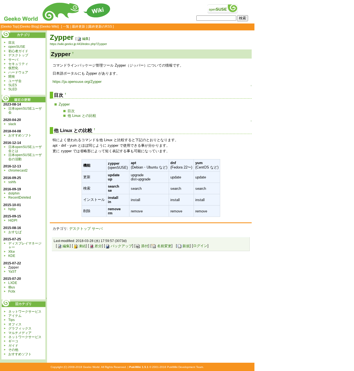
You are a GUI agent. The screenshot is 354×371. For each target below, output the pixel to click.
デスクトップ (80, 229)
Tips (11, 320)
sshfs (12, 182)
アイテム (15, 316)
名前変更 (164, 246)
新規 (186, 246)
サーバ (97, 229)
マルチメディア (20, 333)
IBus (11, 287)
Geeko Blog (29, 26)
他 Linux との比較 (81, 116)
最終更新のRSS (100, 26)
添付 (144, 246)
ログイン (200, 246)
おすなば (15, 232)
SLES (12, 85)
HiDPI (12, 220)
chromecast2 (18, 170)
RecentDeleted (19, 197)
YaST (12, 271)
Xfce (11, 252)
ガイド (13, 346)
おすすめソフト (20, 135)
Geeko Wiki (49, 26)
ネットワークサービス (24, 312)
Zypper (62, 37)
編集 (85, 39)
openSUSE (16, 47)
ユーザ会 (15, 81)
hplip (12, 209)
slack (12, 124)
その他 (13, 350)
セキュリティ (18, 64)
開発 (11, 76)
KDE (11, 256)
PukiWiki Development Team (185, 367)
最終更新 (78, 26)
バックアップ (121, 246)
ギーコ (13, 341)
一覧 (66, 26)
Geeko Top (10, 26)
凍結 (82, 246)
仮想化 (13, 68)
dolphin (14, 193)
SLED (12, 89)
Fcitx (11, 291)
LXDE (12, 283)
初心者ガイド (18, 51)
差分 (98, 246)
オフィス (15, 324)
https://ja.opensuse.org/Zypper (77, 82)
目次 (71, 111)
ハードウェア (18, 72)
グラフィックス (20, 328)
